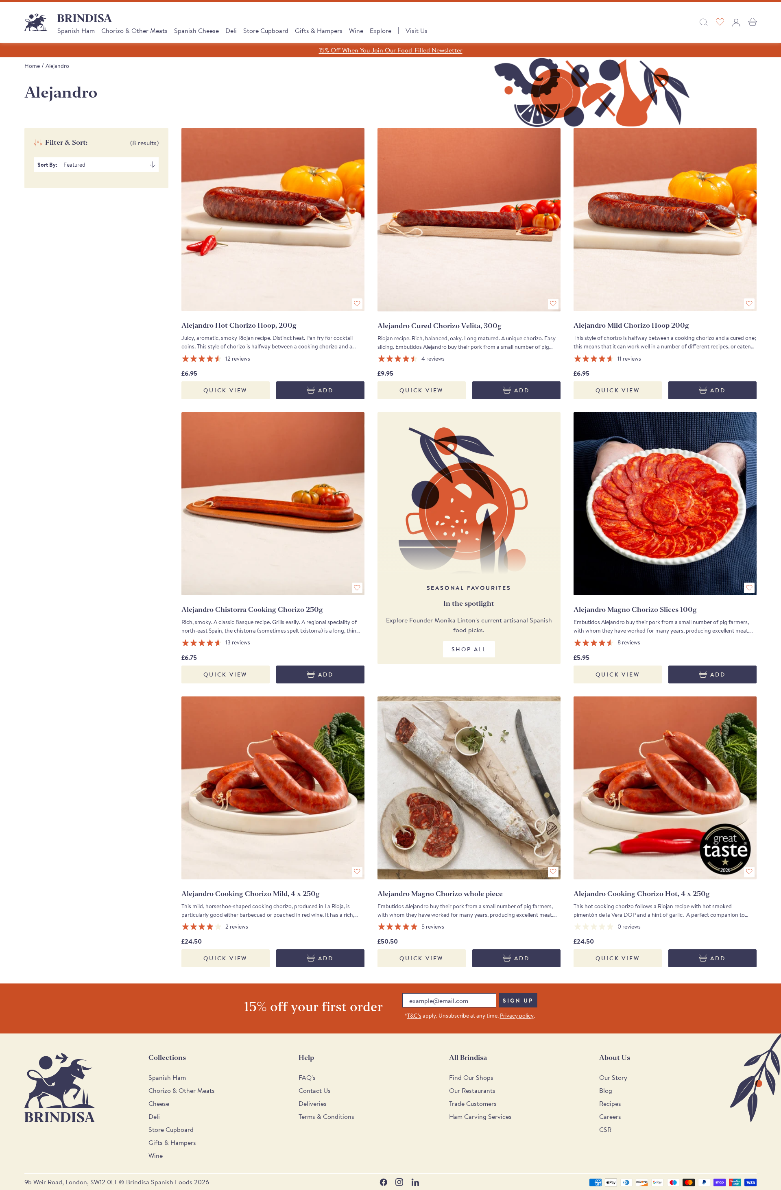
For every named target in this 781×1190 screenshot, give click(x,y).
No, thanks (451, 682)
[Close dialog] (502, 499)
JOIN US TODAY (452, 629)
